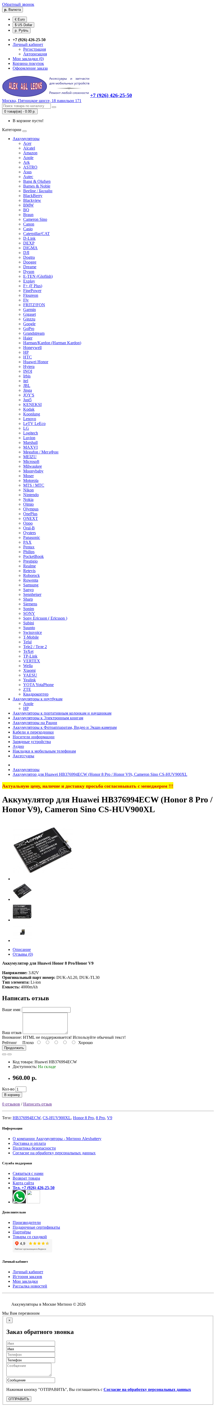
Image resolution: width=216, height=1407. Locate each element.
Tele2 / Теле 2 (35, 646)
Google (29, 324)
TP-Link (30, 656)
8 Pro (100, 1118)
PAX (27, 542)
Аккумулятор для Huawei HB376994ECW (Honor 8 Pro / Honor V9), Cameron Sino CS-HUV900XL (100, 774)
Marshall (30, 442)
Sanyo (28, 589)
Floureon (30, 295)
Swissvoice (32, 632)
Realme (29, 566)
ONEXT (30, 518)
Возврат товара (26, 1178)
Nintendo (31, 494)
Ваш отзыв (12, 1032)
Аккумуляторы (26, 138)
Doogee (29, 262)
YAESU (30, 675)
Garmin (29, 309)
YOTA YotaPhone (38, 684)
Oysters (29, 532)
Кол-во (8, 1089)
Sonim (28, 608)
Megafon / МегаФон (40, 452)
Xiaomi (29, 670)
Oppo (28, 523)
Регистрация (34, 49)
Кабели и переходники (33, 732)
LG (26, 428)
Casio (28, 229)
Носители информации (34, 737)
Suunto (29, 627)
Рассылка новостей (30, 1286)
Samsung (30, 585)
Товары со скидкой (30, 1236)
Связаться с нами (28, 1173)
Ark (26, 162)
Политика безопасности (34, 1148)
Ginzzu (29, 319)
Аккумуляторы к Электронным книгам (48, 718)
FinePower (32, 290)
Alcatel (29, 148)
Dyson (28, 271)
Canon (28, 224)
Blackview (32, 200)
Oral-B (29, 528)
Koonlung (31, 414)
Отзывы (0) (23, 954)
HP (26, 352)
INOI (27, 371)
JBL (26, 385)
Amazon (30, 153)
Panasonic (31, 537)
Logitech (30, 433)
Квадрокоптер (35, 694)
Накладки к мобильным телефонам (44, 751)
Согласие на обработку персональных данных (54, 1153)
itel (25, 381)
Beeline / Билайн (37, 191)
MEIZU (30, 456)
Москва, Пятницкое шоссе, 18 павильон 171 (41, 100)
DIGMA (30, 248)
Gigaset (29, 314)
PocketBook (33, 556)
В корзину (12, 1095)
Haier (27, 338)
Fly (26, 300)
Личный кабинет (28, 1272)
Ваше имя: (11, 1009)
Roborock (31, 575)
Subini (28, 623)
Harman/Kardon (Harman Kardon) (52, 343)
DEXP (29, 243)
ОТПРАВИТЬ (18, 1399)
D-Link (29, 238)
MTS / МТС (33, 485)
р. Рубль (21, 30)
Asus (27, 172)
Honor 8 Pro (83, 1118)
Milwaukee (32, 466)
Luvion (29, 437)
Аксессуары (23, 756)
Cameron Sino (35, 219)
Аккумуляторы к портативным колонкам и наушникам (62, 713)
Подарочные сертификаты (36, 1227)
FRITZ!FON (34, 305)
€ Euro (20, 19)
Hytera (29, 366)
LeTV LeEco (34, 423)
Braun (28, 214)
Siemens (30, 604)
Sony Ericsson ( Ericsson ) (45, 618)
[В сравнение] (9, 1054)
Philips (29, 551)
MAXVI (30, 447)
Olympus (30, 509)
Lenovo (29, 419)
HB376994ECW (27, 1118)
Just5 (27, 400)
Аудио (18, 746)
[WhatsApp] (19, 1202)
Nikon (28, 490)
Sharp (28, 599)
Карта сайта (23, 1183)
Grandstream (34, 333)
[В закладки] (4, 1054)
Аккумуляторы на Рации (35, 722)
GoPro (28, 328)
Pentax (29, 547)
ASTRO (30, 167)
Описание (22, 949)
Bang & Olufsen (37, 181)
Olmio (28, 504)
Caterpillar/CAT (36, 233)
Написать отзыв (37, 1104)
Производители (27, 1222)
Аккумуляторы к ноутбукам (37, 699)
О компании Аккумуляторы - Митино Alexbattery (57, 1138)
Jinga (27, 390)
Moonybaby (33, 471)
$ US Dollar (23, 25)
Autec (28, 176)
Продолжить (14, 1048)
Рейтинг (9, 1042)
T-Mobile (31, 637)
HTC (27, 357)
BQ (26, 210)
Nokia (28, 499)
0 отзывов (11, 1104)
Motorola (30, 480)
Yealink (29, 680)
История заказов (27, 1276)
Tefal (27, 642)
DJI (26, 252)
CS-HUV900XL (57, 1118)
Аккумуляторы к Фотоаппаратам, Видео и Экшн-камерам (65, 727)
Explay (29, 281)
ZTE (27, 689)
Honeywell (32, 347)
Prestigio (30, 561)
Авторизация (35, 54)
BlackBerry (32, 195)
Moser (28, 475)
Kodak (29, 409)
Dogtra (29, 257)
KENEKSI (32, 404)
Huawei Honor (35, 362)
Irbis (27, 376)
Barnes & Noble (36, 186)
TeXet (28, 651)
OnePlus (30, 513)
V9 (109, 1118)
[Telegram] (33, 1202)
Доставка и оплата (29, 1143)
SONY (29, 613)
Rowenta (30, 580)
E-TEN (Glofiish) (38, 276)
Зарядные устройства (32, 741)
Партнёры (22, 1232)
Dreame (29, 267)
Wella (28, 665)
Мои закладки (25, 1281)
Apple (28, 157)
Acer (27, 143)
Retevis (29, 570)
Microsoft (31, 461)
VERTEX (31, 661)
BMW (28, 205)
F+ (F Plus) (32, 286)
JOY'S (28, 395)
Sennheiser (32, 594)
